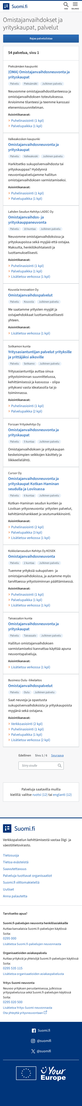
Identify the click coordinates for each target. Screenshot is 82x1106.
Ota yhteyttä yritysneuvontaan (29, 1013)
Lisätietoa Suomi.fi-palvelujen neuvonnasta (32, 944)
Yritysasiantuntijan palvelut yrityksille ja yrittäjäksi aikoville (40, 354)
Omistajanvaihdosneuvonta (31, 556)
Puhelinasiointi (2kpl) (27, 527)
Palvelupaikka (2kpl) (26, 411)
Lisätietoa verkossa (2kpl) (30, 740)
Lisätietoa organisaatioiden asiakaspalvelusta (33, 974)
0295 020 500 (12, 1002)
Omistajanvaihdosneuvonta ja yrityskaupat (33, 147)
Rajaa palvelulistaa (41, 39)
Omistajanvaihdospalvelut (30, 295)
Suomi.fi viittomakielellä (21, 882)
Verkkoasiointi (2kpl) (27, 723)
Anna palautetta (15, 896)
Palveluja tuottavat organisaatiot (27, 875)
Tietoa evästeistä (15, 862)
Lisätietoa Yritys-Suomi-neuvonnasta (27, 1008)
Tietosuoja (11, 855)
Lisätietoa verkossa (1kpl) (30, 276)
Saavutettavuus (14, 868)
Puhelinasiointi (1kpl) (27, 120)
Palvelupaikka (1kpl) (26, 126)
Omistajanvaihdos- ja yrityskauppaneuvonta (27, 219)
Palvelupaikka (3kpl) (26, 532)
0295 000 (9, 938)
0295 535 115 (12, 968)
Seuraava (57, 755)
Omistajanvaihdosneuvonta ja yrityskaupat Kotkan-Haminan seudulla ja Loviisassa (33, 484)
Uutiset (8, 889)
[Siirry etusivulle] (18, 6)
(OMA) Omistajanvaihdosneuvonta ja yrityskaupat (39, 74)
